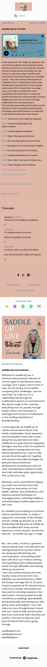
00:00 (5, 118)
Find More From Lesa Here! (14, 174)
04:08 (5, 155)
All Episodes (34, 284)
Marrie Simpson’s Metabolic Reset (18, 184)
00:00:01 (17, 217)
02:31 (4, 150)
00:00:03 (9, 229)
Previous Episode (25, 290)
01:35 (4, 141)
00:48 (5, 136)
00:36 (4, 131)
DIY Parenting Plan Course (14, 169)
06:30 (4, 165)
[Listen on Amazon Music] (39, 306)
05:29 (4, 160)
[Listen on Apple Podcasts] (15, 306)
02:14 (4, 145)
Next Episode (13, 284)
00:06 (5, 123)
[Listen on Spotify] (23, 306)
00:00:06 (9, 247)
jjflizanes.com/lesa (10, 193)
